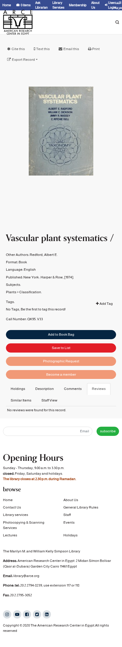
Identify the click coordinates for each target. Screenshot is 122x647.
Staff (67, 515)
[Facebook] (27, 614)
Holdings (18, 389)
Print (96, 49)
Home (8, 500)
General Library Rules (80, 507)
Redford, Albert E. (43, 255)
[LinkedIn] (47, 614)
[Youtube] (17, 614)
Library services (15, 515)
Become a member (61, 374)
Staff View (49, 400)
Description (44, 389)
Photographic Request (61, 361)
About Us (70, 500)
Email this (71, 49)
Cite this (18, 49)
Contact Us (12, 507)
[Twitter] (37, 614)
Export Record (23, 60)
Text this (43, 49)
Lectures (10, 535)
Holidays (70, 535)
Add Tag (106, 304)
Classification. (30, 292)
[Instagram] (7, 614)
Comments (73, 389)
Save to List (61, 348)
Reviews (99, 389)
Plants (11, 292)
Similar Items (21, 400)
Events (69, 522)
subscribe (108, 431)
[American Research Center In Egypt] (18, 22)
